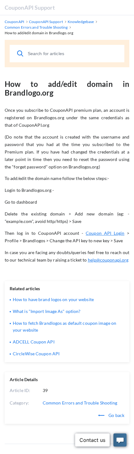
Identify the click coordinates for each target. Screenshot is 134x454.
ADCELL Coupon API (34, 341)
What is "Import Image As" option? (46, 311)
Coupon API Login (105, 233)
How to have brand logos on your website (53, 299)
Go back (116, 415)
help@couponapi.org (108, 259)
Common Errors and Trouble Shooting (80, 402)
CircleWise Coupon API (36, 353)
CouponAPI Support (30, 7)
